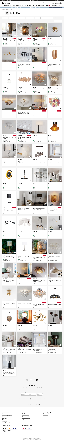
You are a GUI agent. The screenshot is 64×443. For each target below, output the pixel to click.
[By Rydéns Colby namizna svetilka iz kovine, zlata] (55, 58)
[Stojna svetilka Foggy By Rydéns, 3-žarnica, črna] (39, 58)
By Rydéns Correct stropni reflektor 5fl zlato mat (54, 41)
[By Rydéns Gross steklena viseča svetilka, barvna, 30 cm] (39, 34)
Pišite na (3, 413)
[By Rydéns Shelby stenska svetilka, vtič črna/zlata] (9, 179)
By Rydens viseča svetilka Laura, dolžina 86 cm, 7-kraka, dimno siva (39, 162)
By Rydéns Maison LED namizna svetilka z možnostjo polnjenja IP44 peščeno (8, 257)
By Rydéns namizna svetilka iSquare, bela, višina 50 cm (24, 162)
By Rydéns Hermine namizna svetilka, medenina (39, 258)
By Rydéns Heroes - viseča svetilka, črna (39, 327)
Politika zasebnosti (46, 413)
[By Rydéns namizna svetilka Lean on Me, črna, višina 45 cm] (55, 343)
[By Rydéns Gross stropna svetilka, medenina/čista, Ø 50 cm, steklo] (24, 106)
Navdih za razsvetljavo (26, 416)
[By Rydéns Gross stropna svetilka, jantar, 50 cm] (39, 82)
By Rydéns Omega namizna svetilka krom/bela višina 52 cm (8, 162)
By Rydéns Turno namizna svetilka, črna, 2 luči (54, 327)
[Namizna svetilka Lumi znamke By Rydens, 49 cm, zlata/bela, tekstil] (55, 155)
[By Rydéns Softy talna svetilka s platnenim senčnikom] (24, 202)
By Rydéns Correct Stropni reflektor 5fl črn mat (24, 65)
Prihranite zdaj (36, 7)
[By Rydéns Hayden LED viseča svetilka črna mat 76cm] (39, 179)
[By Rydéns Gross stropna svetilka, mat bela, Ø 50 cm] (24, 297)
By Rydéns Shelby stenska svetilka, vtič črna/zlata (8, 185)
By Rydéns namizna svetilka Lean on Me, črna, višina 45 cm (54, 350)
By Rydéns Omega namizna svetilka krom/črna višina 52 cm (39, 209)
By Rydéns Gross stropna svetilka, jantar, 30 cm (38, 305)
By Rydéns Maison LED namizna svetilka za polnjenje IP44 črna (8, 210)
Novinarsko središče (25, 415)
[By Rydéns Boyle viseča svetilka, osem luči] (55, 297)
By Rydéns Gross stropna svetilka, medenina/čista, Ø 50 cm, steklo (23, 113)
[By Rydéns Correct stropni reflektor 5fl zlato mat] (55, 34)
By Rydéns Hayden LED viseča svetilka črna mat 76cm (39, 185)
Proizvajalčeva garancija (6, 422)
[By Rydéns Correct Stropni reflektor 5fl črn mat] (24, 58)
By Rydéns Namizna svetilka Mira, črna (24, 349)
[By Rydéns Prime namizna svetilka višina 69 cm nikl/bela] (24, 250)
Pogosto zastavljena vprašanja (7, 415)
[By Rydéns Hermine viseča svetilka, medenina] (24, 34)
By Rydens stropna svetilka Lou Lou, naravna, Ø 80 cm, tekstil (39, 281)
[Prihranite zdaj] (32, 7)
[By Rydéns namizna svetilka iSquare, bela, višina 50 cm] (24, 155)
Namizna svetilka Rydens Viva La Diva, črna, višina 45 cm (24, 327)
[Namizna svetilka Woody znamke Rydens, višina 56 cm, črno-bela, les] (9, 365)
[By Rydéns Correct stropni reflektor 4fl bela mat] (24, 131)
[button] (15, 36)
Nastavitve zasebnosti (15, 436)
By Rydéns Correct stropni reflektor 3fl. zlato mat (9, 304)
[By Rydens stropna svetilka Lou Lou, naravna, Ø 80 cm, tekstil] (39, 274)
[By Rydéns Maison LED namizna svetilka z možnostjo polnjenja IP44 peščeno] (9, 250)
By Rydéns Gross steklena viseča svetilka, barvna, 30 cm (38, 41)
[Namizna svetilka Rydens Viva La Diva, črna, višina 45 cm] (24, 320)
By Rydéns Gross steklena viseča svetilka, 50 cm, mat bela (8, 281)
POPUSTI (47, 5)
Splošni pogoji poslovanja (47, 412)
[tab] (5, 18)
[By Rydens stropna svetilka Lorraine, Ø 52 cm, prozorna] (55, 250)
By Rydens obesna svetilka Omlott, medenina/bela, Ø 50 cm (39, 350)
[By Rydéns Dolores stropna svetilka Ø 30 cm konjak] (55, 131)
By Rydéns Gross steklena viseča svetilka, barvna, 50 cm (53, 114)
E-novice (23, 412)
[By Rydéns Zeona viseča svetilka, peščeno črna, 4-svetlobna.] (39, 227)
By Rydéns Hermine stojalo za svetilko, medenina (9, 41)
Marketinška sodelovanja (26, 413)
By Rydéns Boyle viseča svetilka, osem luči (54, 305)
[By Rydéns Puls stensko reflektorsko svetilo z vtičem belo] (55, 227)
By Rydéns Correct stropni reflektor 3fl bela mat (9, 138)
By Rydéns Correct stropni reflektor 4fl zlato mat (9, 66)
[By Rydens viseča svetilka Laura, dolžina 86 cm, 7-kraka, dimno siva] (39, 155)
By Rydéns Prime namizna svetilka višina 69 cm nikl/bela (23, 257)
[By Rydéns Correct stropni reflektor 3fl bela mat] (9, 131)
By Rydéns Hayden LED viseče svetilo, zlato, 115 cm (39, 114)
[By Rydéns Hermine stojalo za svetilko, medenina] (9, 34)
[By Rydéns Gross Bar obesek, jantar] (24, 82)
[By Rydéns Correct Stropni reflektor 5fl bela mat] (24, 227)
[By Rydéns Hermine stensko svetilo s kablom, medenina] (55, 202)
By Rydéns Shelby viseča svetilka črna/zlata (23, 185)
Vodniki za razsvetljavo (26, 418)
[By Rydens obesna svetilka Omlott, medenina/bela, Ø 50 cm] (39, 343)
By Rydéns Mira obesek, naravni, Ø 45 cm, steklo (54, 281)
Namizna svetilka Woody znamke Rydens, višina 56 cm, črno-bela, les (9, 373)
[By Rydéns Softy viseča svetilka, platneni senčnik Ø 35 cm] (9, 82)
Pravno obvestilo (45, 415)
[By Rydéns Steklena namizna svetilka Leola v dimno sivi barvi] (9, 343)
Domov (3, 9)
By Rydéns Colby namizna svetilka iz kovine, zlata (54, 65)
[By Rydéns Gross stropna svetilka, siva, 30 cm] (9, 106)
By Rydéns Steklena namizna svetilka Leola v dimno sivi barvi (9, 350)
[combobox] (31, 3)
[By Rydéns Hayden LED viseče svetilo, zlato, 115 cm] (39, 106)
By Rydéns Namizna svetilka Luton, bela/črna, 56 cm (39, 137)
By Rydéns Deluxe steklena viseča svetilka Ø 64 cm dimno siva (8, 327)
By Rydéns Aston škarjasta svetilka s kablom (9, 233)
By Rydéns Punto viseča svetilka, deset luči (54, 185)
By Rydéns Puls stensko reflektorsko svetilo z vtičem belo (54, 233)
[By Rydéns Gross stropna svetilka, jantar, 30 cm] (39, 297)
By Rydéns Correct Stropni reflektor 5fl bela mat (24, 233)
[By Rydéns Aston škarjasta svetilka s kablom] (9, 227)
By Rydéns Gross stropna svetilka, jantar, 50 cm (38, 89)
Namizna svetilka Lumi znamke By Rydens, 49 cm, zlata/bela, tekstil (54, 162)
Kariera (23, 419)
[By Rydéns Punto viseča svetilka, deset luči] (55, 179)
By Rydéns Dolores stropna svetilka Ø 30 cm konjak (54, 137)
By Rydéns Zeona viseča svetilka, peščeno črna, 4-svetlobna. (38, 233)
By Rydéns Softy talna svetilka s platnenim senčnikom (23, 209)
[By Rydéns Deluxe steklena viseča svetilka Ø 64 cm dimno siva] (9, 320)
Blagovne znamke (6, 9)
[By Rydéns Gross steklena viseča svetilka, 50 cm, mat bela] (9, 274)
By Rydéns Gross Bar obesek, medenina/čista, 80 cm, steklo (53, 89)
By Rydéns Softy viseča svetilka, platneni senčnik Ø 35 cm (8, 89)
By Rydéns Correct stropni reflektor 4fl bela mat (24, 138)
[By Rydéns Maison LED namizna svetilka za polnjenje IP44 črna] (9, 202)
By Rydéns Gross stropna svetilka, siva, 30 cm (8, 114)
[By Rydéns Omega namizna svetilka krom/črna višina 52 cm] (39, 202)
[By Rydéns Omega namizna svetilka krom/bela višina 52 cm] (9, 155)
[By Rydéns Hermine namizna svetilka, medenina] (39, 250)
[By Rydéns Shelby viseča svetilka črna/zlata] (24, 179)
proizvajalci (39, 404)
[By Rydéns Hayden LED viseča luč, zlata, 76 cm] (24, 274)
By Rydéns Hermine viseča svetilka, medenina (24, 41)
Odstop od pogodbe (5, 412)
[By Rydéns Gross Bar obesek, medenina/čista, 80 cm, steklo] (55, 82)
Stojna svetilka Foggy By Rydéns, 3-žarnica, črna (39, 66)
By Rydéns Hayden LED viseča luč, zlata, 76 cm (23, 282)
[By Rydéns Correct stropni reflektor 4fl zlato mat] (9, 58)
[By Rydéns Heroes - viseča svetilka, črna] (39, 320)
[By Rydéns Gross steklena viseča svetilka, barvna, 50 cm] (55, 106)
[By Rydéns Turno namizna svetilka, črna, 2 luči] (55, 320)
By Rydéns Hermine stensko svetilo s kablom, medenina (54, 210)
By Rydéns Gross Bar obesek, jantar (24, 88)
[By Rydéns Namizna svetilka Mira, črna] (24, 343)
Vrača (3, 419)
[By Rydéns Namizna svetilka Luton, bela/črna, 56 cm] (39, 131)
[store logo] (6, 3)
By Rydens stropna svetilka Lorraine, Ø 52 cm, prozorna (54, 257)
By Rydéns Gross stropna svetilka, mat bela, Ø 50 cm (24, 304)
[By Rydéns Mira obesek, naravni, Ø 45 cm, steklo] (55, 274)
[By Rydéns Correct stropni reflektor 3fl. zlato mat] (9, 297)
